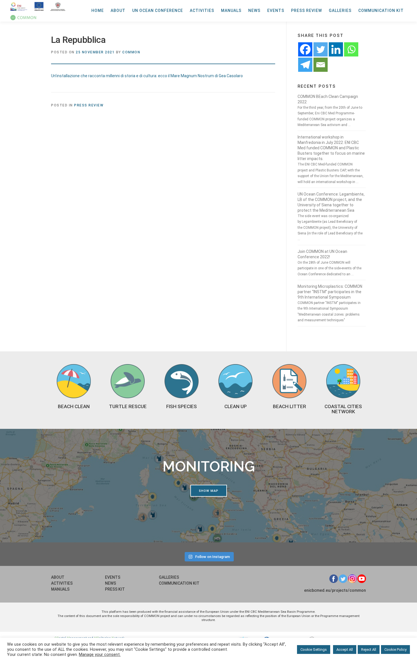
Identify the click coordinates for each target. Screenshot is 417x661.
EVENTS (275, 10)
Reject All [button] (368, 649)
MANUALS (231, 10)
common (131, 52)
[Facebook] (305, 49)
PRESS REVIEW (306, 10)
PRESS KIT (115, 589)
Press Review (89, 105)
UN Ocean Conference (157, 10)
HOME (97, 10)
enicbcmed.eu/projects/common (335, 590)
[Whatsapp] (351, 49)
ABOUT (118, 10)
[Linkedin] (336, 49)
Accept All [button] (344, 649)
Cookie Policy (395, 649)
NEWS (254, 10)
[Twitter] (320, 49)
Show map (208, 491)
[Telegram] (305, 65)
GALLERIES (340, 10)
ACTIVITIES (202, 10)
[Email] (320, 65)
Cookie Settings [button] (313, 649)
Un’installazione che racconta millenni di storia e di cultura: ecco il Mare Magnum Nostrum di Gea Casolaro (147, 76)
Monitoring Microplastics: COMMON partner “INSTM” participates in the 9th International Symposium (330, 291)
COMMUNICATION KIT (381, 10)
